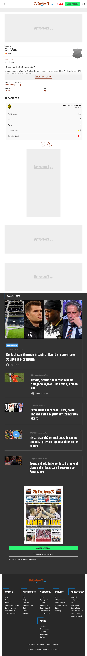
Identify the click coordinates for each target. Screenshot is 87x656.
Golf (24, 608)
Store (57, 608)
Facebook (31, 644)
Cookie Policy (76, 608)
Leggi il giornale (44, 554)
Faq (72, 603)
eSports (26, 613)
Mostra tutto (43, 77)
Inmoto (42, 603)
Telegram (55, 644)
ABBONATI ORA (72, 4)
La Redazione (76, 600)
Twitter (48, 644)
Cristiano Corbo (41, 393)
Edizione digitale (61, 605)
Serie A (8, 600)
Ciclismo (26, 603)
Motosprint (44, 605)
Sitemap (58, 611)
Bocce (25, 611)
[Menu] (3, 4)
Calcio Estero (10, 611)
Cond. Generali (76, 616)
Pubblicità (43, 626)
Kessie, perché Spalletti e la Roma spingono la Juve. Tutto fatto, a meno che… (54, 384)
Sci (24, 597)
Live (61, 4)
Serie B (8, 603)
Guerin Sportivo (46, 608)
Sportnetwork (45, 611)
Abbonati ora (43, 548)
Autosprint (44, 600)
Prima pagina (60, 603)
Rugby (25, 600)
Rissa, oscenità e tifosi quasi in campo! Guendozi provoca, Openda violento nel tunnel (54, 442)
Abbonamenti (60, 600)
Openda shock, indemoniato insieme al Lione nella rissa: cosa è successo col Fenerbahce (53, 468)
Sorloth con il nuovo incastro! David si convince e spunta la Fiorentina (40, 357)
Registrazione (45, 629)
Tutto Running (28, 605)
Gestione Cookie (77, 611)
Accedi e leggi (28, 559)
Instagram (40, 644)
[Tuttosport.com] (43, 4)
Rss (56, 597)
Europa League (10, 608)
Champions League (12, 605)
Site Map (43, 632)
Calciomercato (12, 345)
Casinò (42, 637)
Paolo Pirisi (14, 365)
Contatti (74, 597)
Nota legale (75, 605)
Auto (42, 597)
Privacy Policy (76, 613)
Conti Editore (45, 613)
